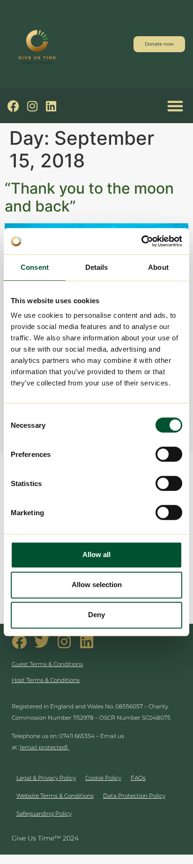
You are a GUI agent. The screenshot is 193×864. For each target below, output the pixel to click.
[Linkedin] (51, 106)
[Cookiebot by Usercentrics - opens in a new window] (141, 241)
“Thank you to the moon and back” (89, 197)
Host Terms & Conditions (46, 679)
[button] (175, 105)
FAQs (138, 777)
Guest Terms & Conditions (47, 664)
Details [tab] (96, 267)
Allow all (96, 554)
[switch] (169, 454)
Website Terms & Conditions (55, 795)
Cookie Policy (103, 777)
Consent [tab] (35, 267)
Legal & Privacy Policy (46, 777)
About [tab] (158, 267)
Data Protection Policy (134, 795)
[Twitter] (41, 641)
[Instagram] (32, 106)
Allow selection (97, 585)
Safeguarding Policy (44, 813)
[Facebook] (13, 106)
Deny (96, 615)
